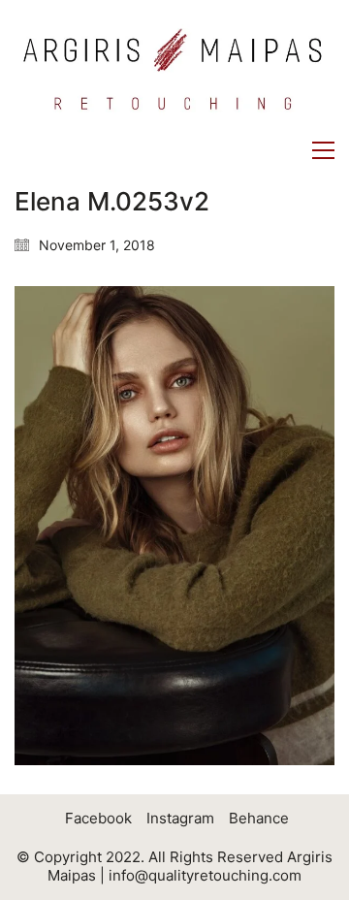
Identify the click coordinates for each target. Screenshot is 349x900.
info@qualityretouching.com (205, 875)
